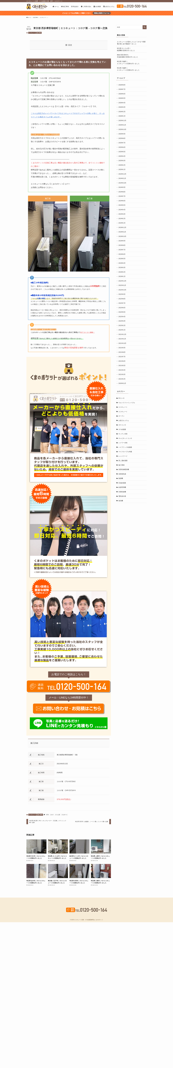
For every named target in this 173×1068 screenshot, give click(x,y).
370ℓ (47, 814)
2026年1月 (121, 116)
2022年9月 (121, 294)
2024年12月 (122, 174)
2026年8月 (121, 85)
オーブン (121, 416)
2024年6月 (121, 201)
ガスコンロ (122, 425)
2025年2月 (121, 165)
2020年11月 (122, 383)
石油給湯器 (122, 483)
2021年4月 (121, 370)
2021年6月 (121, 361)
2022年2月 (121, 325)
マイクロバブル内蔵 (125, 451)
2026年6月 (121, 94)
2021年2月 (121, 379)
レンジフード (122, 456)
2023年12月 (122, 227)
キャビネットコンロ (125, 438)
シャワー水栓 (122, 443)
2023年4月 (121, 263)
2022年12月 (122, 281)
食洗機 (120, 501)
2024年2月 (121, 218)
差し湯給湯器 (122, 460)
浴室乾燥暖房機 (123, 469)
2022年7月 (121, 303)
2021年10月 (122, 343)
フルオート (64, 814)
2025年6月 (121, 147)
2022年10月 (122, 290)
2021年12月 (122, 334)
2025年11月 (122, 125)
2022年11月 (122, 285)
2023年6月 (121, 254)
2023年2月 (121, 272)
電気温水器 (122, 496)
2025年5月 (121, 151)
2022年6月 (121, 307)
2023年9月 (121, 241)
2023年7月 (121, 250)
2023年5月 (121, 258)
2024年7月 (121, 196)
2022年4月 (121, 316)
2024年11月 (122, 178)
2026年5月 (121, 98)
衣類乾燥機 (122, 492)
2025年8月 (121, 138)
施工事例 (39, 32)
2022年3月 (121, 321)
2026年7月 (121, 89)
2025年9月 (121, 134)
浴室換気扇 (122, 474)
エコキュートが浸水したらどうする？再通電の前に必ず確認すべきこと (131, 43)
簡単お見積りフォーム (101, 13)
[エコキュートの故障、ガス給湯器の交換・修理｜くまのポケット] (36, 6)
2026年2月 (121, 111)
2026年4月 (121, 103)
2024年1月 (121, 223)
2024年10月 (122, 183)
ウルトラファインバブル (126, 402)
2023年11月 (122, 232)
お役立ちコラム (123, 420)
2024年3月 (121, 214)
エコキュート (32, 32)
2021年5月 (121, 365)
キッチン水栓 (122, 434)
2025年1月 (121, 169)
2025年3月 (121, 160)
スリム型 (57, 814)
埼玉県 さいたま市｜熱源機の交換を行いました (126, 49)
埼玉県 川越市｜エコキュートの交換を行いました (128, 62)
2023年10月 (122, 236)
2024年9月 (121, 187)
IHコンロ (121, 398)
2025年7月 (121, 143)
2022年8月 (121, 299)
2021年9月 (121, 348)
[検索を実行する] (145, 27)
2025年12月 (122, 120)
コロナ (52, 814)
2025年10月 (122, 129)
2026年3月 (121, 107)
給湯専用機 (122, 487)
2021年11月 (122, 339)
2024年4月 (121, 209)
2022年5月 (121, 312)
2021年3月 (121, 374)
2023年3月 (121, 267)
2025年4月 (121, 156)
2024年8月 (121, 192)
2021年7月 (121, 356)
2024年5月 (121, 205)
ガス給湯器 (122, 429)
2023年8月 (121, 245)
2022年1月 (121, 330)
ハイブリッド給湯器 (125, 447)
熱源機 (120, 478)
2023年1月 (121, 276)
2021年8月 (121, 352)
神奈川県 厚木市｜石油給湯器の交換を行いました (127, 56)
